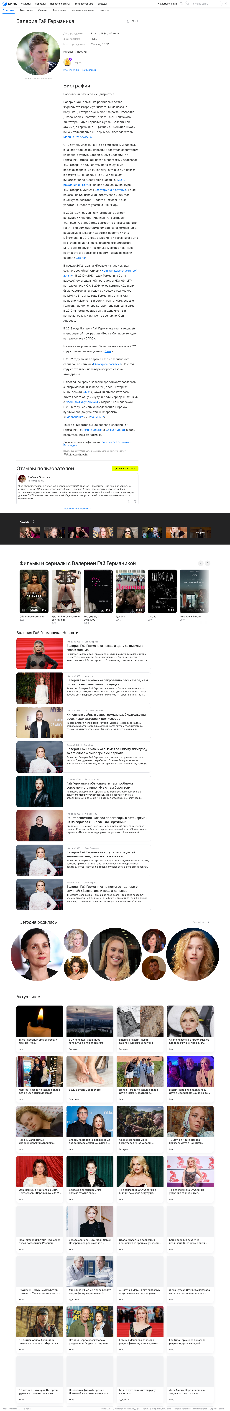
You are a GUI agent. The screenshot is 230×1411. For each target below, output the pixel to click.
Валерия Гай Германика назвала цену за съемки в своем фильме (104, 648)
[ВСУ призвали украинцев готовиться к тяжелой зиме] (89, 1029)
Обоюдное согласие (107, 364)
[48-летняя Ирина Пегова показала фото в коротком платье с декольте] (190, 1129)
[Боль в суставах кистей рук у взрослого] (140, 1379)
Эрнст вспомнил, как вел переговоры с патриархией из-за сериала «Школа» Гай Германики (106, 820)
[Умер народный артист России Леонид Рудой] (39, 1029)
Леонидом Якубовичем (82, 402)
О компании (14, 1409)
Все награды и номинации (79, 69)
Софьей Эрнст (115, 429)
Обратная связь (217, 1409)
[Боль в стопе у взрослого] (89, 1079)
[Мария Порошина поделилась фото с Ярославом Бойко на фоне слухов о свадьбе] (190, 1079)
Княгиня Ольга (91, 429)
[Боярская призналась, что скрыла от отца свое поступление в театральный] (89, 1179)
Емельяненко (74, 417)
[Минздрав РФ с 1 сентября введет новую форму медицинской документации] (89, 1279)
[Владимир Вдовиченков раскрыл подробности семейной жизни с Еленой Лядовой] (89, 1129)
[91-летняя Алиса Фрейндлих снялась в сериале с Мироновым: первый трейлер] (39, 1329)
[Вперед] (207, 563)
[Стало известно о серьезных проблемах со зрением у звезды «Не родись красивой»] (140, 1229)
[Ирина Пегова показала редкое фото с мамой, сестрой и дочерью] (140, 1079)
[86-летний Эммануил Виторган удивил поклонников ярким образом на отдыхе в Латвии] (39, 1379)
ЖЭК (87, 392)
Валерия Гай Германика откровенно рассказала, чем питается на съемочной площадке (107, 682)
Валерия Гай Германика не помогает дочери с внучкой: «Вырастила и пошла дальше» (102, 889)
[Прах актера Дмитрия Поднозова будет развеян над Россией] (39, 1229)
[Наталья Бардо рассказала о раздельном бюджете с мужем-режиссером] (89, 1329)
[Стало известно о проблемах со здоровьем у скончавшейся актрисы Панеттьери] (190, 1029)
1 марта (95, 33)
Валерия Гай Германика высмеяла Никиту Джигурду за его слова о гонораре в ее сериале (106, 751)
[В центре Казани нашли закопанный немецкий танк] (140, 1029)
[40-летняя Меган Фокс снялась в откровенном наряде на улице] (140, 1279)
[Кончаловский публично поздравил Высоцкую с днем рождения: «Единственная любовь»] (190, 1229)
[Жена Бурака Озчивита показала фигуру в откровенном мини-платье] (190, 1279)
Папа (108, 351)
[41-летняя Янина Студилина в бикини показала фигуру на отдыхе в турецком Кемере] (140, 1179)
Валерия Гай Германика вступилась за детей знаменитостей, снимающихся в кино (100, 854)
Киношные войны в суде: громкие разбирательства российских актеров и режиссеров (106, 717)
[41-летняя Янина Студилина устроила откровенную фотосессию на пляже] (190, 1179)
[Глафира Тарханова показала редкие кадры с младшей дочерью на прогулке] (190, 1329)
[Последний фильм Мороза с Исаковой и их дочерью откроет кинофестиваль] (89, 1379)
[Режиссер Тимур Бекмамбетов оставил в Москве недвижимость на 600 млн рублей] (39, 1279)
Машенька (97, 417)
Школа (80, 257)
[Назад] (201, 563)
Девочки (121, 616)
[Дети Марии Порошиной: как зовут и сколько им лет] (190, 1379)
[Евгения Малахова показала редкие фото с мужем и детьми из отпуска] (140, 1329)
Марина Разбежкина (77, 137)
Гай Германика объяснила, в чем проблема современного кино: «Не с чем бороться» (99, 785)
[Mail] (5, 4)
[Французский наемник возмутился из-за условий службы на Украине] (140, 1129)
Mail (5, 1409)
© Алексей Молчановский (38, 78)
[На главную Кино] (12, 4)
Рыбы (94, 38)
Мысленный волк (190, 616)
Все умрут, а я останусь (111, 189)
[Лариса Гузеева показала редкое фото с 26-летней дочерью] (39, 1079)
